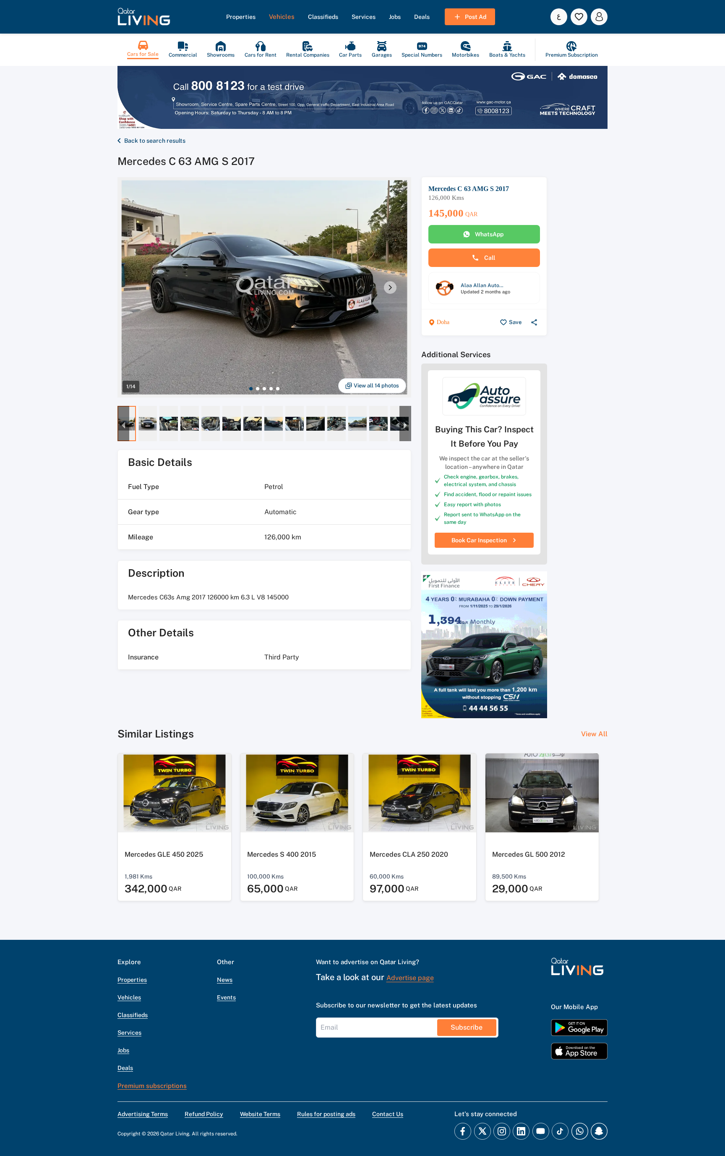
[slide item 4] (271, 388)
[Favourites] (579, 16)
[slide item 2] (257, 388)
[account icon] (599, 16)
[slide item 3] (264, 388)
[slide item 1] (251, 388)
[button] (143, 17)
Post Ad (475, 16)
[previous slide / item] (123, 423)
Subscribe (466, 1027)
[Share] (534, 322)
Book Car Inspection (479, 540)
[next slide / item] (390, 287)
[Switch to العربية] (558, 16)
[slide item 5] (277, 388)
